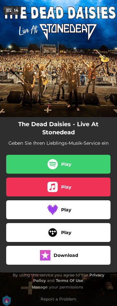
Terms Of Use (69, 280)
